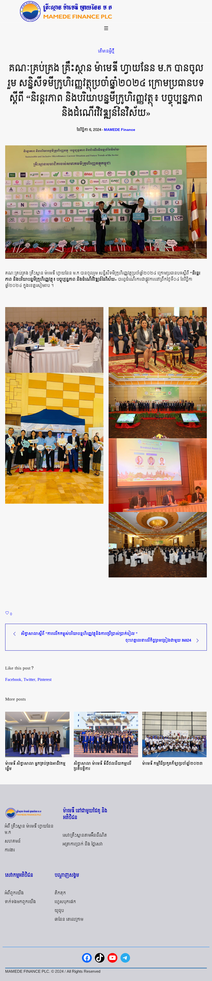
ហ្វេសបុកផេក (65, 901)
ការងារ (10, 850)
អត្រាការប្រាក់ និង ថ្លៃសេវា (83, 844)
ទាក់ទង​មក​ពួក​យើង (20, 901)
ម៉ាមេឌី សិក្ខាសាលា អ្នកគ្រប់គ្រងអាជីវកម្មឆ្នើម (35, 766)
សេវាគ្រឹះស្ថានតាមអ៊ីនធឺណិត (85, 835)
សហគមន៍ (13, 841)
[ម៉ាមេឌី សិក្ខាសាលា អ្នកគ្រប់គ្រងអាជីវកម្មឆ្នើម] (37, 734)
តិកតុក (60, 893)
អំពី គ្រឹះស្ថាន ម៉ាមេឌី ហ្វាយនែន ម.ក (29, 829)
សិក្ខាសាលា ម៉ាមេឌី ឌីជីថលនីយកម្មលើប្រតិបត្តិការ (102, 766)
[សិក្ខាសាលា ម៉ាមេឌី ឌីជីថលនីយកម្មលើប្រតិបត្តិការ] (106, 734)
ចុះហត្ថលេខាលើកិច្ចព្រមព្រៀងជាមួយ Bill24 (158, 640)
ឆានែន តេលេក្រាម (69, 919)
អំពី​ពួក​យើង (14, 893)
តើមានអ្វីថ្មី (106, 51)
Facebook (13, 679)
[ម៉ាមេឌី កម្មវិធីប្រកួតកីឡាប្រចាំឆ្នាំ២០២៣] (174, 734)
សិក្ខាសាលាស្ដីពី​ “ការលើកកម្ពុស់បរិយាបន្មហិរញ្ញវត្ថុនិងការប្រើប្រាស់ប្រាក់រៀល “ (79, 633)
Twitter (29, 679)
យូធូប (59, 910)
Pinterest (44, 679)
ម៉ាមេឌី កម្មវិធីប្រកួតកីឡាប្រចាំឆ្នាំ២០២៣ (172, 763)
